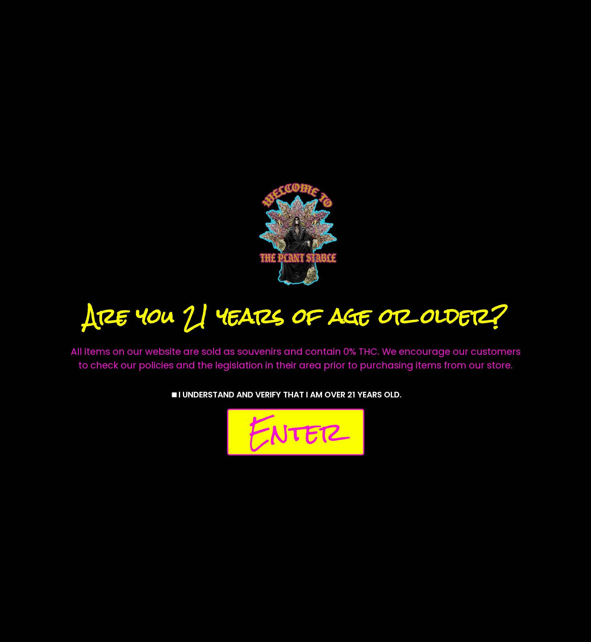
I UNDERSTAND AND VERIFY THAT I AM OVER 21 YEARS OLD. (290, 394)
